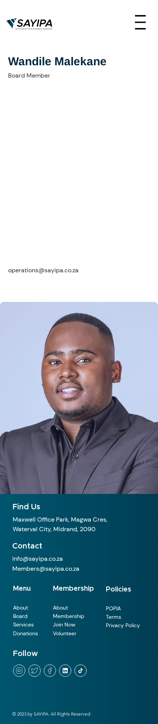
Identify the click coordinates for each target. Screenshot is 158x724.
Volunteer (64, 633)
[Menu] (140, 22)
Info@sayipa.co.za (37, 559)
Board (21, 616)
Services (24, 624)
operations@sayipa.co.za (43, 270)
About (21, 607)
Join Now (66, 624)
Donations (25, 633)
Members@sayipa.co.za (45, 569)
